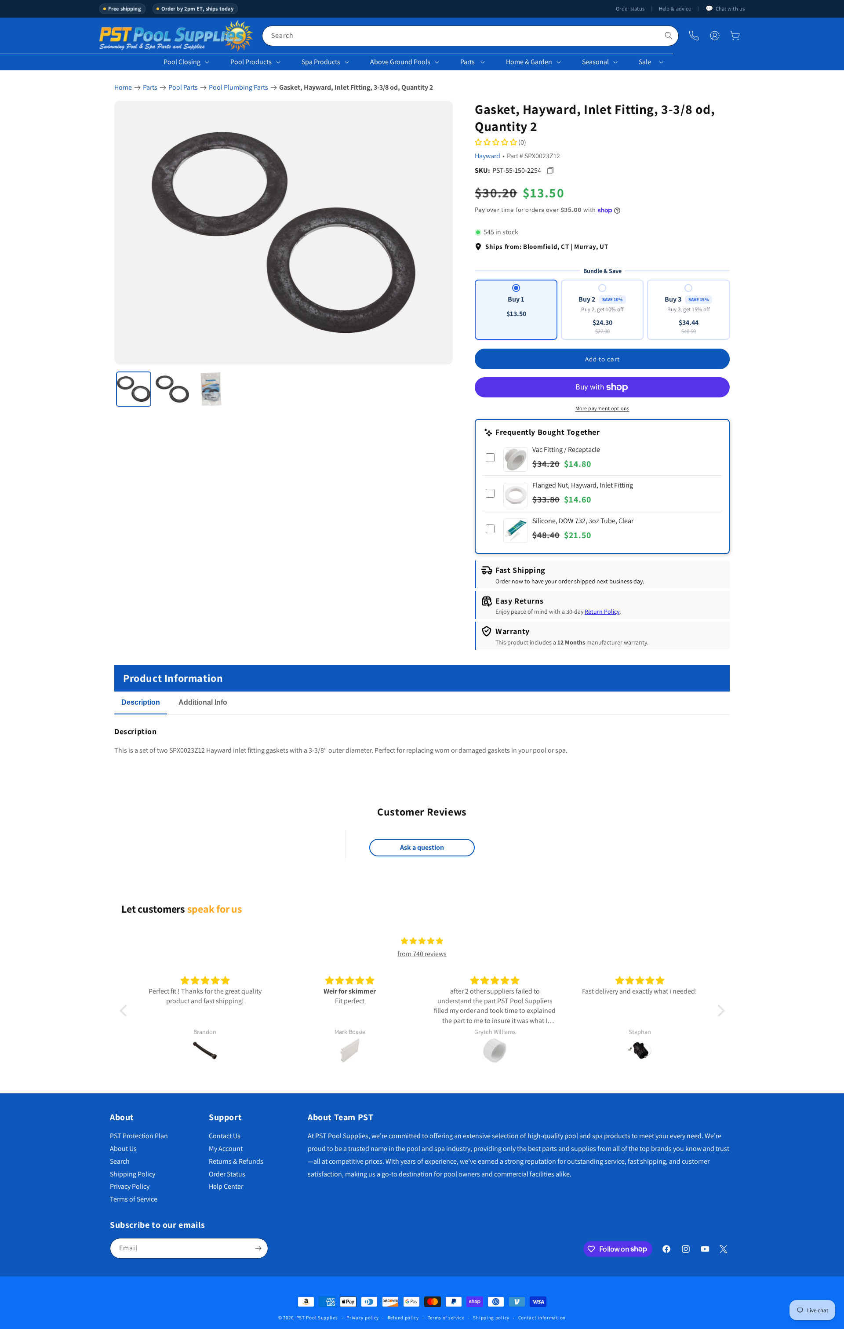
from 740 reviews (422, 953)
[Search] (668, 35)
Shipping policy (491, 1317)
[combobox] (470, 36)
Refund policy (403, 1317)
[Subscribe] (258, 1248)
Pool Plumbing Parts (238, 87)
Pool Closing (182, 61)
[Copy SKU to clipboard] (550, 170)
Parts (467, 61)
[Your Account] (714, 35)
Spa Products (321, 61)
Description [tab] (140, 702)
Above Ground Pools (400, 61)
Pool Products (251, 61)
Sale (645, 61)
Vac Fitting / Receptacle (566, 449)
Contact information (542, 1317)
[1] (133, 389)
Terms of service (446, 1317)
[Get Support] (694, 36)
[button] (735, 35)
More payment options (602, 408)
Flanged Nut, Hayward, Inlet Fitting (582, 485)
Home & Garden (529, 61)
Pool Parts (183, 87)
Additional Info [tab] (202, 702)
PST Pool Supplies (317, 1317)
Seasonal (595, 61)
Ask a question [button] (422, 847)
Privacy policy (362, 1317)
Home (123, 87)
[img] (422, 941)
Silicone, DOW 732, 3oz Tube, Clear (582, 520)
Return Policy (602, 612)
